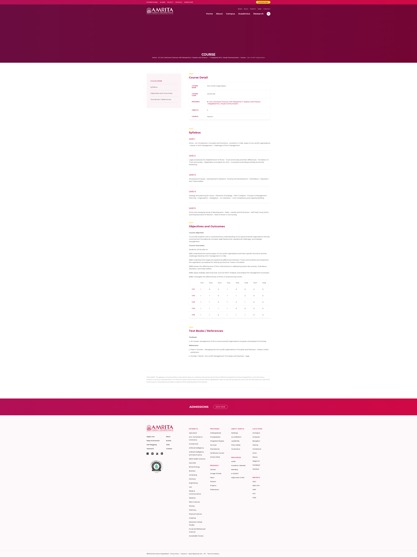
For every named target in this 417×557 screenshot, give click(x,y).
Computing (193, 475)
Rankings (234, 433)
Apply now (151, 436)
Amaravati (256, 437)
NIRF (254, 489)
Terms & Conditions (213, 554)
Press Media (235, 445)
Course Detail (156, 81)
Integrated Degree (217, 441)
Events (253, 9)
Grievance (184, 554)
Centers (213, 469)
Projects (213, 485)
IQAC (254, 481)
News (240, 9)
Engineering (193, 483)
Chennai (255, 445)
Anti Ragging (152, 444)
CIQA (254, 497)
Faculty (170, 2)
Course (243, 57)
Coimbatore (256, 449)
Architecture (193, 444)
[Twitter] (152, 454)
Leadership (235, 441)
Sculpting (192, 518)
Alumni (162, 2)
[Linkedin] (162, 454)
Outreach (150, 448)
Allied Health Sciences (197, 459)
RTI (205, 554)
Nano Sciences (194, 502)
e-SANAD (234, 473)
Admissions (263, 2)
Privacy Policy (174, 554)
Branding (234, 469)
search (268, 14)
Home (154, 57)
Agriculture (193, 433)
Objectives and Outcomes (161, 93)
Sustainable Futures (196, 536)
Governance (235, 449)
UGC (254, 493)
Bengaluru (256, 441)
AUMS (233, 461)
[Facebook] (148, 454)
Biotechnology (194, 467)
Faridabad (256, 465)
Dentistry (192, 479)
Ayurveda (192, 463)
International (152, 2)
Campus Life (188, 2)
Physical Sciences (195, 514)
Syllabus (154, 87)
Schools (178, 2)
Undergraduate (215, 433)
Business (192, 471)
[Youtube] (157, 453)
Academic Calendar (238, 465)
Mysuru (255, 457)
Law (190, 487)
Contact (266, 9)
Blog (246, 9)
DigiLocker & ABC (237, 477)
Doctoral (213, 445)
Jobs (259, 9)
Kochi (254, 453)
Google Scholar (215, 473)
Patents (213, 481)
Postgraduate (215, 437)
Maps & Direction (153, 440)
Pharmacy (192, 510)
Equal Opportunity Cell (195, 554)
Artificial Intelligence (196, 448)
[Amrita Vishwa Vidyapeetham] (160, 11)
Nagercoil (256, 461)
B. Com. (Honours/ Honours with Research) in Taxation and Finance (182, 57)
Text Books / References (160, 99)
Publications (214, 489)
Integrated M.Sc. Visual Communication (224, 57)
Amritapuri (256, 433)
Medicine (192, 498)
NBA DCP (256, 485)
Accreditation (236, 437)
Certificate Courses (217, 453)
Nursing (191, 506)
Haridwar (255, 469)
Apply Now (220, 407)
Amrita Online (215, 457)
